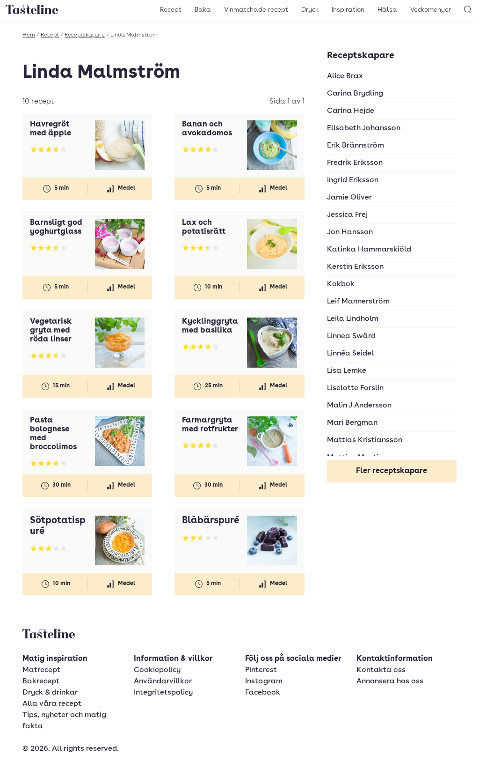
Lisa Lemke (346, 371)
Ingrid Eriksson (352, 180)
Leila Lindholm (352, 319)
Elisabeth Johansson (363, 128)
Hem (28, 35)
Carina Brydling (355, 93)
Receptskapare (85, 35)
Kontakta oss (381, 670)
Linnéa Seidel (350, 353)
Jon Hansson (350, 232)
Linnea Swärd (351, 336)
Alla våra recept (51, 704)
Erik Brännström (355, 145)
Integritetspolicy (163, 692)
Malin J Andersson (359, 405)
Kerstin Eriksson (355, 267)
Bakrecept (40, 681)
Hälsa (387, 10)
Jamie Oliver (349, 197)
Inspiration (348, 10)
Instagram (264, 681)
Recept (170, 10)
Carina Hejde (350, 111)
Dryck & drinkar (50, 692)
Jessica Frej (347, 215)
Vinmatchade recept (256, 10)
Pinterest (261, 670)
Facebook (262, 692)
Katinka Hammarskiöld (369, 249)
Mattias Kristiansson (364, 440)
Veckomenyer (430, 10)
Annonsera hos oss (389, 681)
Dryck (310, 10)
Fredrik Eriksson (355, 163)
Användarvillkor (163, 681)
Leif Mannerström (358, 301)
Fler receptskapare (391, 471)
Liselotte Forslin (355, 388)
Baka (203, 10)
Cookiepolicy (157, 670)
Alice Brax (345, 76)
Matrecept (41, 670)
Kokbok (341, 284)
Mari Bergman (352, 423)
